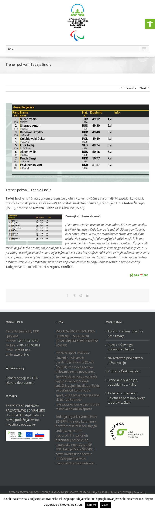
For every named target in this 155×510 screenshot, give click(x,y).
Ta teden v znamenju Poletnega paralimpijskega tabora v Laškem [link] (126, 398)
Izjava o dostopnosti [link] (20, 383)
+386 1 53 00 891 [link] (28, 341)
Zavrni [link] (105, 504)
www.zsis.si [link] (21, 355)
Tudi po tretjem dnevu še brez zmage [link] (125, 333)
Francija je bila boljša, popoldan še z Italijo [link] (123, 382)
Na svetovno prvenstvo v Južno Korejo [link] (125, 360)
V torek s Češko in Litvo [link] (124, 371)
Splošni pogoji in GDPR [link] (22, 378)
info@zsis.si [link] (23, 350)
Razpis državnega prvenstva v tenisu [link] (121, 347)
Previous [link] (130, 88)
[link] (150, 24)
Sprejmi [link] (91, 504)
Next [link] (143, 88)
